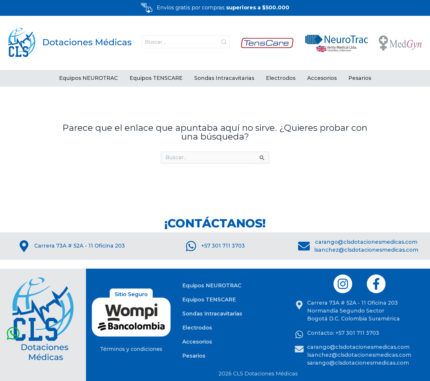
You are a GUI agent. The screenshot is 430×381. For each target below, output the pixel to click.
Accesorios (322, 78)
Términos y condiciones (131, 349)
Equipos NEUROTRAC (88, 78)
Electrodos (280, 78)
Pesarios (359, 78)
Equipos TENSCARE (156, 78)
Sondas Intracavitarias (224, 78)
